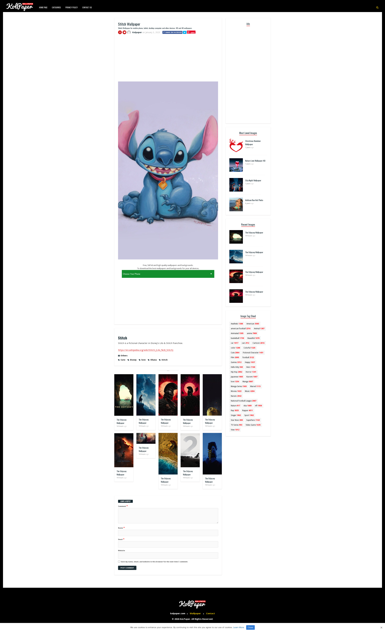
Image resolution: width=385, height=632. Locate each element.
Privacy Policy (71, 7)
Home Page (43, 7)
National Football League (243, 401)
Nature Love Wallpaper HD (255, 160)
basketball (237, 338)
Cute (123, 360)
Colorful (249, 348)
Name (121, 527)
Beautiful (253, 338)
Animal (259, 329)
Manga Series (239, 386)
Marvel (255, 386)
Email (121, 539)
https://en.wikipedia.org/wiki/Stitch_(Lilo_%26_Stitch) (145, 350)
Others (124, 355)
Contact (210, 613)
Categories (56, 7)
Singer (236, 415)
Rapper (247, 410)
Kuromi (251, 377)
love (143, 360)
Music (249, 391)
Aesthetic (237, 324)
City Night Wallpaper (253, 180)
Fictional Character (253, 353)
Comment (123, 506)
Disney (133, 360)
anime (252, 333)
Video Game (253, 425)
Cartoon (258, 343)
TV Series (236, 425)
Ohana (153, 360)
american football (240, 329)
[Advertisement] (168, 59)
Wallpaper (195, 613)
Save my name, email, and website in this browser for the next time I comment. (154, 562)
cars (245, 343)
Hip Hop (236, 372)
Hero (250, 367)
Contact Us (87, 7)
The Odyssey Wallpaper (121, 421)
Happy (250, 362)
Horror (251, 372)
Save (193, 33)
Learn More (238, 627)
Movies (236, 391)
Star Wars (237, 420)
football (248, 357)
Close (250, 627)
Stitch (165, 360)
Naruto (236, 396)
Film (235, 357)
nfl (258, 406)
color (235, 348)
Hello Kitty (237, 367)
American (252, 324)
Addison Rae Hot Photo (254, 200)
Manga (248, 382)
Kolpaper (137, 32)
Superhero (253, 420)
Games (236, 362)
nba (247, 406)
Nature (235, 406)
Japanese (237, 377)
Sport (249, 415)
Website (121, 551)
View (235, 430)
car (234, 343)
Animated (237, 333)
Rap (235, 410)
